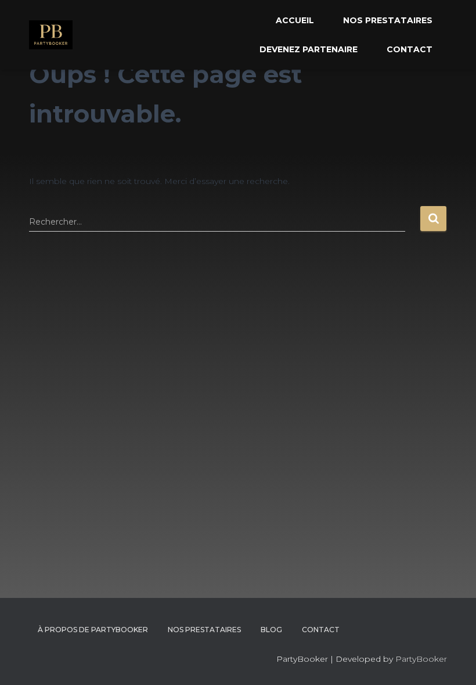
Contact (409, 49)
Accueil (295, 20)
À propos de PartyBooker (93, 629)
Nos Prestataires (387, 20)
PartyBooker (421, 659)
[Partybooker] (50, 34)
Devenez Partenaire (308, 49)
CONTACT (321, 629)
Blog (271, 629)
